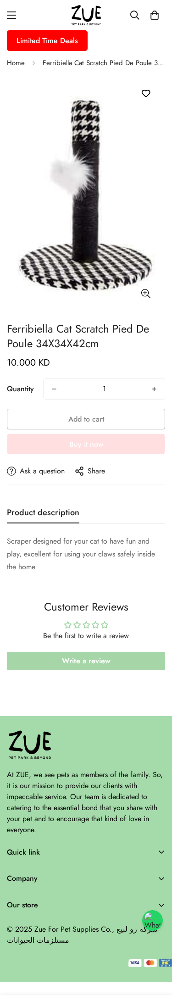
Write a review (86, 661)
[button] (154, 15)
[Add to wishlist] (145, 93)
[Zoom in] (145, 293)
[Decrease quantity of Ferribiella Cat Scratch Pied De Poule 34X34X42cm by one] (54, 389)
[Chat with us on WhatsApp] (152, 920)
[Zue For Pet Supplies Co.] (86, 15)
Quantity (20, 389)
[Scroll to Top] (155, 946)
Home (16, 63)
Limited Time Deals (47, 40)
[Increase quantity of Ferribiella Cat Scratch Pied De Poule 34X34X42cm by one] (154, 389)
